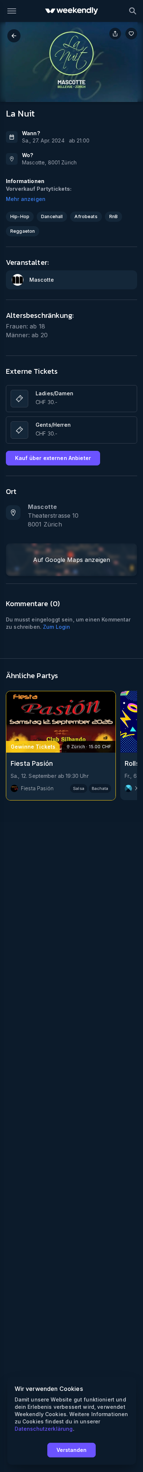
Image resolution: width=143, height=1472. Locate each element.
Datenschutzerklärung (44, 1429)
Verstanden (71, 1450)
